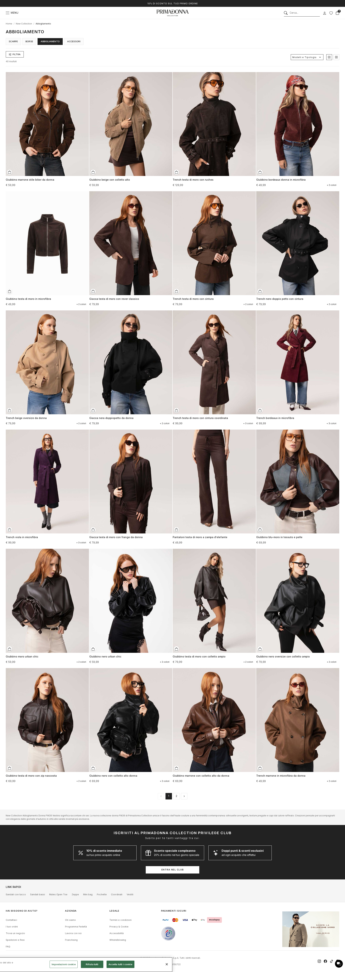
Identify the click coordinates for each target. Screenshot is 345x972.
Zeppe (75, 894)
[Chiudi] (167, 964)
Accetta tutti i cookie (120, 964)
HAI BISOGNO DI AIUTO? (22, 910)
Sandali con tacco (16, 894)
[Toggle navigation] (7, 13)
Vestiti (130, 894)
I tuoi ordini (12, 926)
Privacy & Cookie (118, 926)
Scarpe (13, 41)
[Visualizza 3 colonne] (336, 57)
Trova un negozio (15, 933)
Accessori (73, 41)
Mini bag (88, 894)
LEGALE (114, 910)
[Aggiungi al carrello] (9, 172)
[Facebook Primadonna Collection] (325, 961)
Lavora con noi (73, 933)
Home (9, 23)
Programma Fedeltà (76, 926)
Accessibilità (116, 933)
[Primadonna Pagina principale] (172, 13)
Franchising (71, 940)
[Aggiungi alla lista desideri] (85, 74)
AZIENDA (71, 910)
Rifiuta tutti (92, 964)
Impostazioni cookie (63, 964)
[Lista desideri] (331, 13)
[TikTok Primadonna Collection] (331, 961)
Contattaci (11, 920)
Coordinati (116, 894)
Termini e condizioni (120, 920)
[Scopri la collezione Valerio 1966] (310, 929)
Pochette (102, 894)
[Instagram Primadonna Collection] (319, 961)
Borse (29, 41)
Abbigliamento (43, 23)
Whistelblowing (117, 940)
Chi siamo (70, 920)
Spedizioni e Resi (15, 940)
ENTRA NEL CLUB (172, 869)
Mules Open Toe (58, 894)
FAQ (8, 946)
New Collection (24, 23)
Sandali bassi (37, 894)
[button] (339, 964)
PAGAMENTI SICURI (173, 910)
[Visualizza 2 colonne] (329, 57)
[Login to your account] (324, 13)
